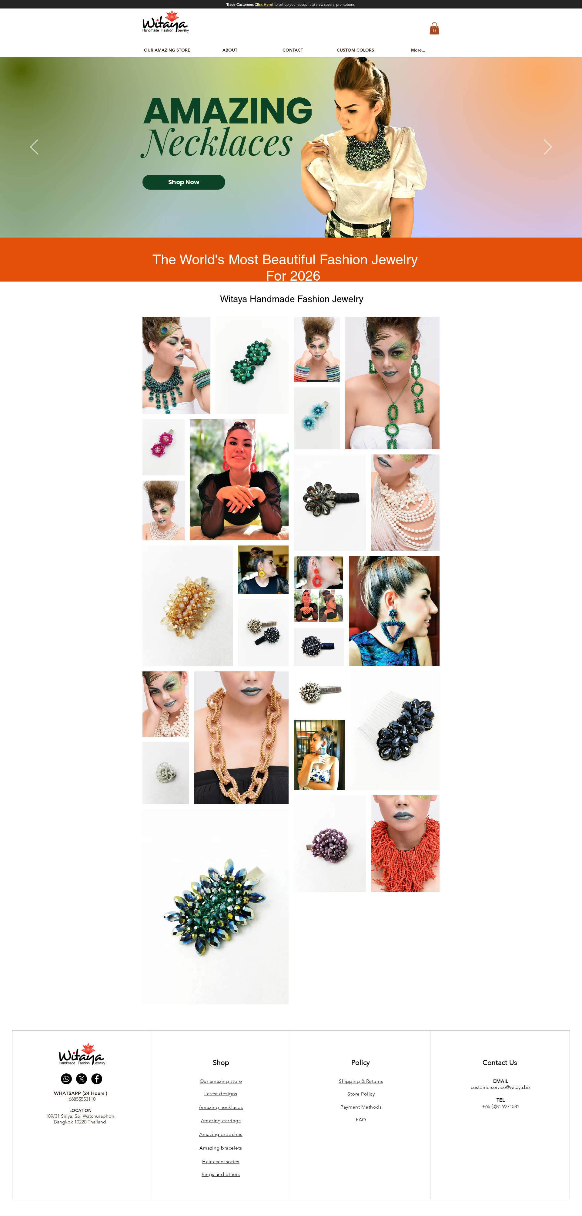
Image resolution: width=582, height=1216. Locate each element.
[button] (434, 28)
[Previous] (34, 147)
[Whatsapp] (66, 1078)
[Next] (548, 147)
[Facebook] (96, 1078)
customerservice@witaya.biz (500, 1087)
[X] (81, 1078)
